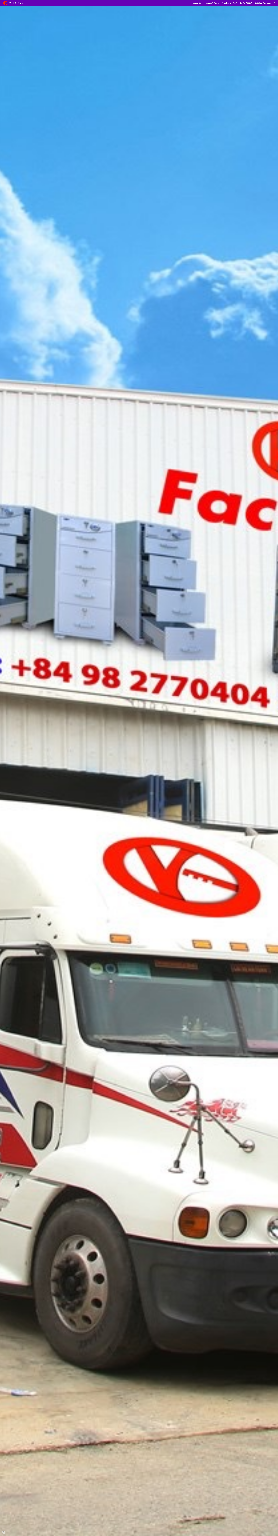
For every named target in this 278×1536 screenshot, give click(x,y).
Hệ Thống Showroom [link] (263, 3)
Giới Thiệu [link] (226, 3)
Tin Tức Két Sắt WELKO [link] (242, 3)
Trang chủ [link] (197, 3)
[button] (275, 3)
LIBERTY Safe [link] (211, 3)
